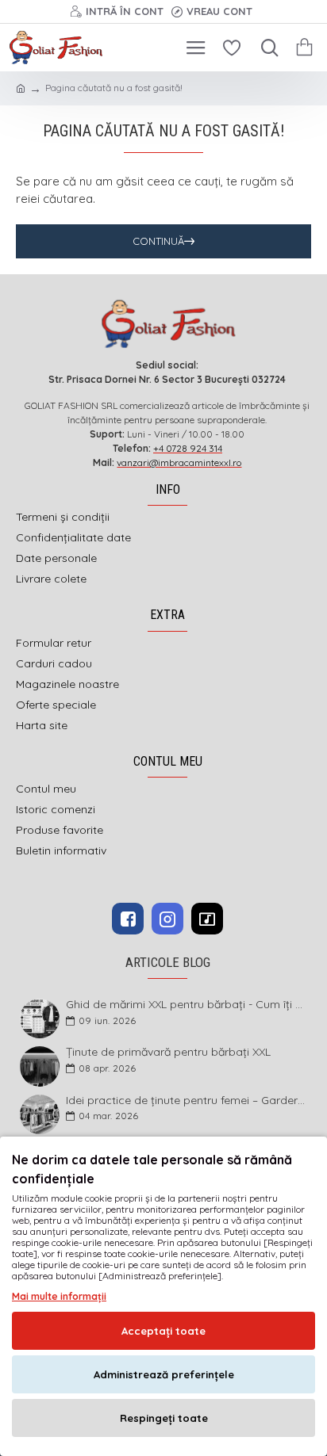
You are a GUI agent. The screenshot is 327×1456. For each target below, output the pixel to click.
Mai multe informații (59, 1296)
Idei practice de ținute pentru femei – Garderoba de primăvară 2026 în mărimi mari (187, 1100)
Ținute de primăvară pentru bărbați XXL (168, 1052)
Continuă (158, 241)
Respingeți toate (164, 1418)
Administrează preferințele (164, 1374)
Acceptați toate (163, 1330)
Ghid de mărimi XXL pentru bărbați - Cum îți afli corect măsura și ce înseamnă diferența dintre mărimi (187, 1005)
